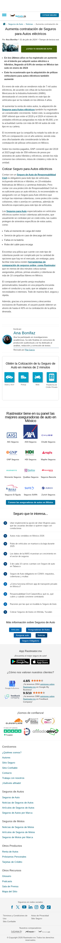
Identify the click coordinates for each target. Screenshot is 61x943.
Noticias (41, 635)
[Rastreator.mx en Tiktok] (49, 907)
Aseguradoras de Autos (39, 630)
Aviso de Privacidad (40, 915)
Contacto (7, 773)
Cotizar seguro (49, 15)
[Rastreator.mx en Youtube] (24, 907)
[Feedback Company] (12, 696)
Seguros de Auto (11, 797)
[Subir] (56, 938)
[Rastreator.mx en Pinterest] (42, 907)
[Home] (4, 24)
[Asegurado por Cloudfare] (14, 721)
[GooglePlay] (20, 661)
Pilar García (30, 350)
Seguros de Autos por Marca (17, 812)
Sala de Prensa (10, 886)
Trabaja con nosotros (13, 778)
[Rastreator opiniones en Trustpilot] (12, 731)
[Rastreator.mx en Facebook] (12, 907)
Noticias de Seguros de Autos (17, 802)
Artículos (15, 630)
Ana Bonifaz (24, 333)
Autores (6, 757)
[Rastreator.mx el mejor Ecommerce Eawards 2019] (48, 721)
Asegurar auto (22, 635)
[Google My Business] (12, 685)
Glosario (6, 876)
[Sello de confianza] (32, 721)
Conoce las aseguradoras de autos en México (30, 502)
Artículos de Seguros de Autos (18, 807)
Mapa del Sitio (9, 891)
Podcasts (7, 881)
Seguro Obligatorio (30, 641)
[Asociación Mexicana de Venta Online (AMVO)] (45, 731)
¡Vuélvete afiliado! (11, 783)
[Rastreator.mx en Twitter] (18, 907)
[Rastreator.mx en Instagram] (36, 907)
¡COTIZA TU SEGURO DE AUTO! (39, 49)
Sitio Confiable (9, 768)
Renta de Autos (10, 851)
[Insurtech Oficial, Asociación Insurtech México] (27, 731)
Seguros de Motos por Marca (17, 837)
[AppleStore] (40, 661)
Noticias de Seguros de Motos (18, 827)
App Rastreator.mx (30, 651)
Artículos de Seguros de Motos (18, 832)
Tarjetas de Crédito (12, 862)
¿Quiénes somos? (11, 752)
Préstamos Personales (14, 856)
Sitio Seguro (8, 762)
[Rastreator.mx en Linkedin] (30, 907)
